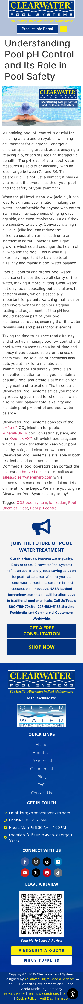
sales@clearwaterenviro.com (27, 477)
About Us (41, 752)
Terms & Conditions (43, 993)
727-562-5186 (49, 606)
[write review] (41, 914)
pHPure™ (10, 427)
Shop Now (41, 647)
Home (41, 744)
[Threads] (47, 861)
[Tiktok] (58, 872)
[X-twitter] (36, 872)
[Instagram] (36, 861)
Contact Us (41, 793)
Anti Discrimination (55, 998)
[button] (63, 29)
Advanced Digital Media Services (49, 979)
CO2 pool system (32, 502)
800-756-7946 (21, 606)
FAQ (41, 784)
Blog (42, 776)
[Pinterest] (47, 872)
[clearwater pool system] (41, 11)
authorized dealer (31, 471)
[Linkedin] (58, 861)
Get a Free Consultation (41, 631)
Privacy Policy (14, 993)
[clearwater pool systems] (41, 681)
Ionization (57, 502)
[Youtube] (25, 872)
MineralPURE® (14, 433)
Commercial (41, 768)
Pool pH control (44, 508)
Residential (41, 760)
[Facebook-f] (25, 861)
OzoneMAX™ (21, 438)
